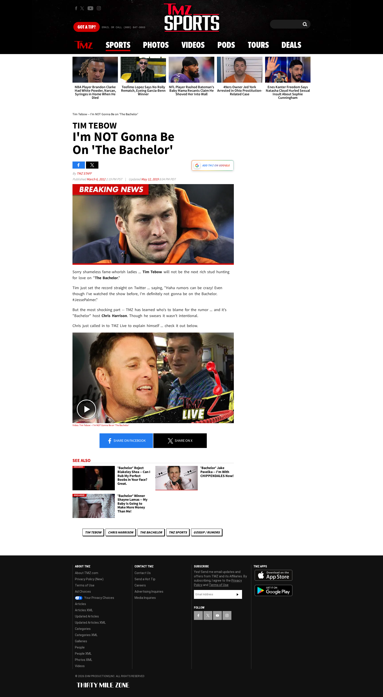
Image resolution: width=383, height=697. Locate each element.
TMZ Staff (84, 173)
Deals (291, 45)
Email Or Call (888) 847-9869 (123, 27)
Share (129, 440)
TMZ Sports (178, 532)
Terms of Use (84, 585)
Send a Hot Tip (145, 579)
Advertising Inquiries (149, 591)
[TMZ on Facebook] (76, 8)
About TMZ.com (86, 573)
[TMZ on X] (83, 8)
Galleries (81, 641)
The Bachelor (151, 532)
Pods (226, 45)
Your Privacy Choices (99, 598)
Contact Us (143, 573)
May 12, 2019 (150, 179)
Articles (80, 604)
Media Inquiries (145, 598)
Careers (140, 585)
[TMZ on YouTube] (217, 615)
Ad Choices (83, 591)
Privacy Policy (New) (89, 579)
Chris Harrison (120, 532)
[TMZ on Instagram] (99, 8)
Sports (118, 45)
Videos (193, 45)
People (80, 647)
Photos (156, 45)
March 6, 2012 (96, 179)
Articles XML (84, 610)
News (84, 45)
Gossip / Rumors (206, 532)
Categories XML (86, 635)
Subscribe (237, 594)
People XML (83, 653)
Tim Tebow (93, 532)
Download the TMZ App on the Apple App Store (273, 575)
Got (87, 27)
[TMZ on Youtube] (90, 8)
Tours (258, 45)
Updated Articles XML (90, 622)
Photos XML (83, 660)
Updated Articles (87, 616)
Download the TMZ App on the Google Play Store (273, 590)
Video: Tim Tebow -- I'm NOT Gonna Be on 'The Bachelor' (100, 425)
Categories (83, 629)
